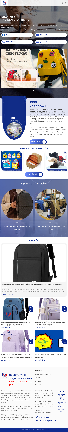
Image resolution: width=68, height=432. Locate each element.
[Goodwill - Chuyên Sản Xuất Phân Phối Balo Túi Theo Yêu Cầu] (10, 3)
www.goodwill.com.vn (43, 412)
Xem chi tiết (6, 294)
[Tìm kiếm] (62, 3)
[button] (33, 90)
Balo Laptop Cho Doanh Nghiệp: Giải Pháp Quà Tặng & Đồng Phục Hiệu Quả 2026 (32, 284)
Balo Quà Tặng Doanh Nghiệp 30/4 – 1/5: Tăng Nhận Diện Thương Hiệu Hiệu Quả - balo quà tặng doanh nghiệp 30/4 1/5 (16, 357)
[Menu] (65, 3)
